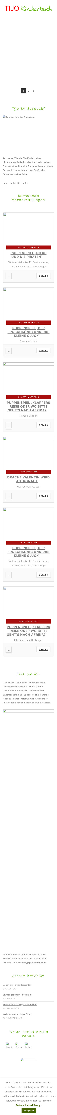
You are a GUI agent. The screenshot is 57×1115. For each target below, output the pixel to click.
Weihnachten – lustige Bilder (17, 1014)
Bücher (6, 170)
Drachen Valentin (11, 166)
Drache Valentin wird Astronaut (28, 479)
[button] (28, 21)
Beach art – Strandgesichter (17, 985)
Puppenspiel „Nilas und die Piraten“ (29, 255)
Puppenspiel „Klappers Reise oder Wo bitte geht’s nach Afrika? (28, 406)
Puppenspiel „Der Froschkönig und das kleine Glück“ (29, 332)
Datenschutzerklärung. (28, 1105)
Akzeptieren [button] (28, 1110)
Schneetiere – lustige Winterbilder (20, 1004)
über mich (37, 162)
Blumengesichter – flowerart (17, 994)
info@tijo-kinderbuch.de (34, 962)
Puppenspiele (35, 166)
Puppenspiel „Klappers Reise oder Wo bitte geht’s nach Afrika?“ (28, 631)
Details (43, 276)
